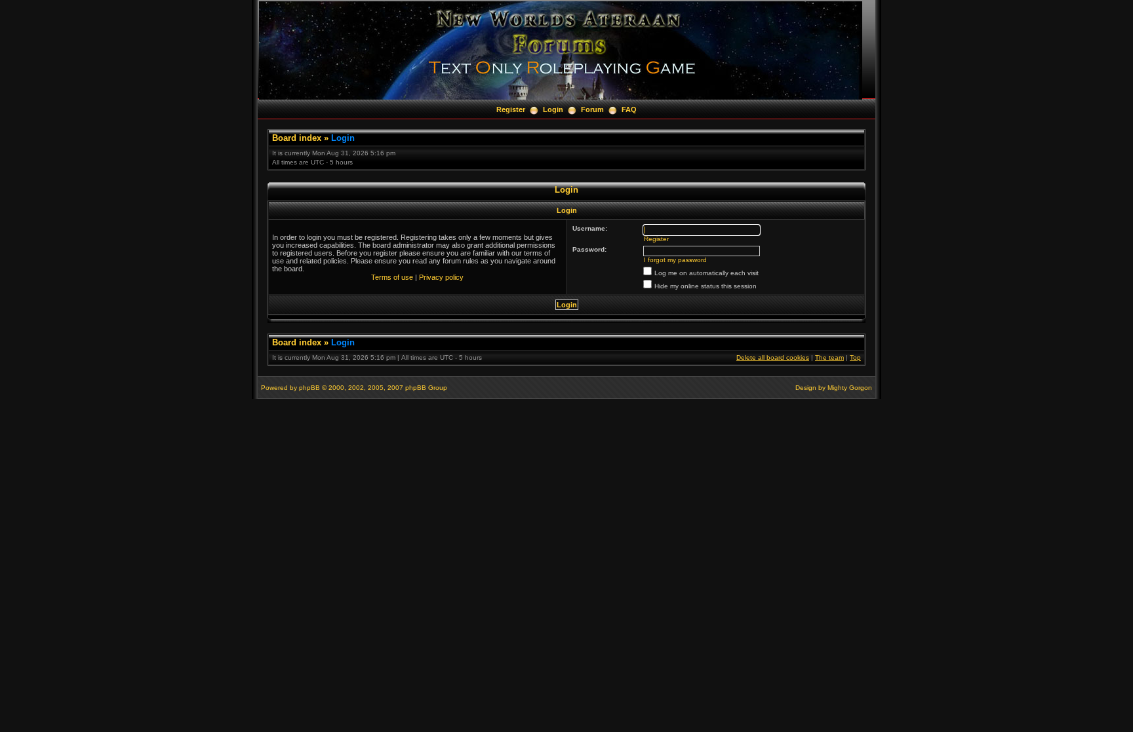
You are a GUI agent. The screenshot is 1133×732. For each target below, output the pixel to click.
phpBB (309, 387)
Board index (296, 138)
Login (553, 109)
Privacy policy (441, 277)
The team (829, 357)
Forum (592, 109)
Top (855, 357)
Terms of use (392, 277)
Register (510, 109)
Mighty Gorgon (849, 387)
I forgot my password (675, 259)
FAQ (629, 109)
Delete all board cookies (772, 357)
